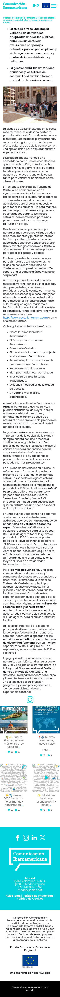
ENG (35, 5)
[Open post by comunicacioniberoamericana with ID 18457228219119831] (14, 778)
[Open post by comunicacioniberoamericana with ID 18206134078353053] (46, 719)
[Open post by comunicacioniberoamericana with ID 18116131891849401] (46, 778)
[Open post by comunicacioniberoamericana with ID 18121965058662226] (14, 719)
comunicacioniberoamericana (14, 709)
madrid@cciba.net (30, 890)
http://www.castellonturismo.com (25, 318)
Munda (30, 990)
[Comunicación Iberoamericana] (17, 5)
